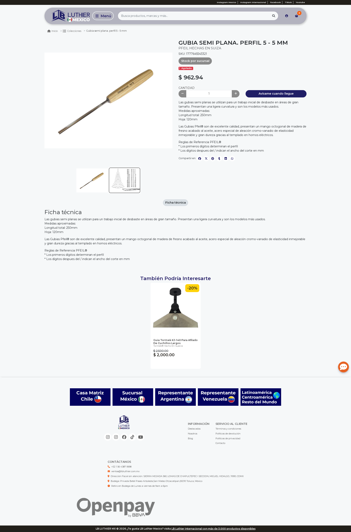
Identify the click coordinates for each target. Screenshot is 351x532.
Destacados (194, 428)
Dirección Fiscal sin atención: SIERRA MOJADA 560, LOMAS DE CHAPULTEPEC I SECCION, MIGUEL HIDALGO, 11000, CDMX (177, 476)
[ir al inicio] (124, 426)
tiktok (288, 2)
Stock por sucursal (195, 61)
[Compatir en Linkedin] (226, 158)
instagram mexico (226, 2)
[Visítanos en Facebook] (124, 437)
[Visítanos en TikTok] (132, 437)
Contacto (220, 443)
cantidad (187, 88)
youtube (300, 2)
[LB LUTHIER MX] (67, 16)
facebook (275, 2)
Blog (190, 438)
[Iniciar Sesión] (286, 16)
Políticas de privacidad (228, 438)
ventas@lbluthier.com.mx (125, 471)
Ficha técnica (175, 202)
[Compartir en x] (206, 158)
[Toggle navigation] (103, 16)
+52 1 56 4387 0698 (121, 466)
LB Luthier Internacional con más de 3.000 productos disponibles (213, 528)
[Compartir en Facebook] (200, 158)
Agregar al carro (175, 363)
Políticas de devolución (228, 433)
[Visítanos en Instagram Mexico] (108, 437)
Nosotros (192, 433)
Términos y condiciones (228, 428)
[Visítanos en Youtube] (140, 437)
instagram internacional (253, 2)
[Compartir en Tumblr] (219, 158)
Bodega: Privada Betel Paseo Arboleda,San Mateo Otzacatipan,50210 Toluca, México (156, 481)
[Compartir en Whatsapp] (232, 158)
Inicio (55, 30)
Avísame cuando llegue (276, 93)
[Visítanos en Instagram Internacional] (116, 437)
